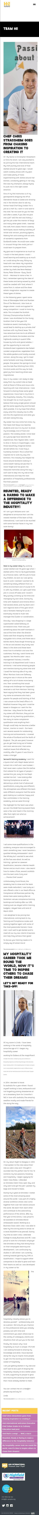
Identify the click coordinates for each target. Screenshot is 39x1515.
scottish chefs (16, 486)
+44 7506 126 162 (7, 1497)
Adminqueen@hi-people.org (15, 946)
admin (30, 486)
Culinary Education (29, 485)
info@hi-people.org (8, 1499)
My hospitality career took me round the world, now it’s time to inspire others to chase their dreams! (19, 966)
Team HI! (17, 485)
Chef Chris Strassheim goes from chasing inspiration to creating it (18, 144)
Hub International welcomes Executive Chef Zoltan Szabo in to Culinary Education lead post (18, 1426)
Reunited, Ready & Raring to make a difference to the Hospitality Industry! (19, 499)
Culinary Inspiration (8, 486)
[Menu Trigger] (34, 4)
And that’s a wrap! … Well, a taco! (16, 1434)
